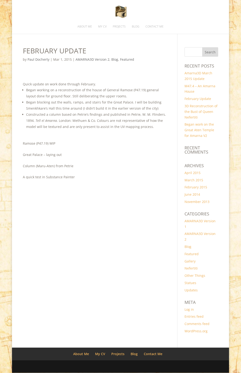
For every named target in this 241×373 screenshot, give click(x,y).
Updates (191, 290)
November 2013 (197, 201)
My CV (102, 26)
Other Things (195, 275)
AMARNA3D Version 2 (92, 59)
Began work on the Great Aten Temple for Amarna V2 (199, 130)
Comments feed (197, 323)
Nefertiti (191, 268)
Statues (190, 283)
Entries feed (194, 316)
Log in (189, 309)
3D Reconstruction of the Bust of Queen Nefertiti (201, 111)
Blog (135, 26)
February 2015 (196, 187)
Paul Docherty (38, 59)
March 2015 (194, 180)
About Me (84, 26)
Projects (119, 26)
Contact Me (154, 26)
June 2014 (192, 194)
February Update (198, 98)
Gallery (190, 261)
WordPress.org (196, 331)
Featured (127, 59)
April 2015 (193, 173)
